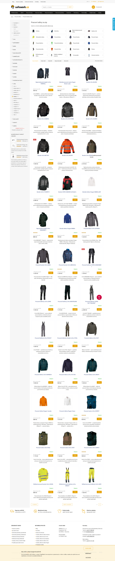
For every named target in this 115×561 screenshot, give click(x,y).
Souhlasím (88, 548)
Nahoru (35, 504)
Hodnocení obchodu (29, 2)
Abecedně (66, 61)
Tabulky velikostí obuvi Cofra (42, 536)
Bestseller (16, 35)
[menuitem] (14, 12)
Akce (15, 25)
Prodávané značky (40, 545)
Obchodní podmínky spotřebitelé (19, 532)
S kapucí (16, 106)
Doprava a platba (19, 2)
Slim (15, 114)
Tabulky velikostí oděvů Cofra (42, 540)
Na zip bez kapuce (18, 98)
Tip (15, 29)
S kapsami (16, 104)
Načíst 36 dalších (67, 504)
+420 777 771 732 (90, 541)
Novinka (16, 27)
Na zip (16, 96)
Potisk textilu (43, 2)
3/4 (15, 86)
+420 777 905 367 (90, 530)
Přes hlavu (16, 102)
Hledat (70, 7)
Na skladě (16, 23)
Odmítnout (88, 553)
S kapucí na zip (17, 108)
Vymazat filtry (19, 128)
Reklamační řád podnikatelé (18, 538)
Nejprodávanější (58, 61)
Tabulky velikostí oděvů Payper (42, 543)
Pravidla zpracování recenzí (18, 543)
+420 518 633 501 (90, 536)
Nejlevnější (43, 61)
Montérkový (16, 94)
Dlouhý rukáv (17, 88)
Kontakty (37, 2)
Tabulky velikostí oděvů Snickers (43, 534)
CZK (87, 1)
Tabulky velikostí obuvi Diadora (42, 538)
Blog (13, 2)
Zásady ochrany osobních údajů (18, 540)
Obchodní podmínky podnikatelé (19, 534)
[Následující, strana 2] (100, 504)
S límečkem (16, 112)
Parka (15, 100)
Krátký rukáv (17, 90)
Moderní (16, 92)
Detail (50, 90)
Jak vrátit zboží (15, 530)
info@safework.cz (90, 532)
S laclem (16, 110)
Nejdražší (50, 61)
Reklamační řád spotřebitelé (18, 536)
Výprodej (16, 31)
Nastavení (88, 557)
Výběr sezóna (17, 33)
